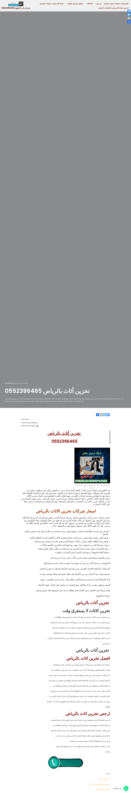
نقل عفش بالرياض (104, 779)
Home (26, 383)
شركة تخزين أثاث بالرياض (22, 401)
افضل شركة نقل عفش (54, 399)
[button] (128, 3)
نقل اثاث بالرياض (9, 401)
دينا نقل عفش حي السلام (37, 401)
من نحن (98, 3)
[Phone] (126, 788)
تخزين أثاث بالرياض (64, 433)
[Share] (129, 22)
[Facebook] (129, 11)
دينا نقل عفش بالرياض (51, 401)
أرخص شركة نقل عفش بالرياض (115, 399)
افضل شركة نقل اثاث (67, 399)
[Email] (129, 18)
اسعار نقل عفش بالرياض (80, 399)
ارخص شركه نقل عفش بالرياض (99, 784)
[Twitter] (129, 14)
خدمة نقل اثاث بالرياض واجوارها (67, 401)
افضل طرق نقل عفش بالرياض (17, 399)
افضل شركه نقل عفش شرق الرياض (37, 399)
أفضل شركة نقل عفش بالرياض (96, 399)
